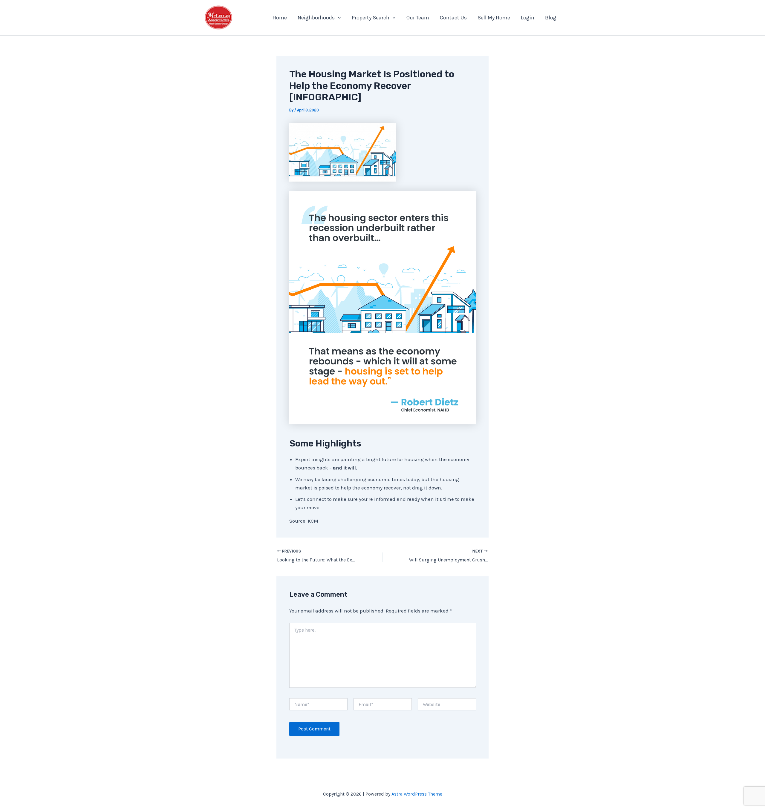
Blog (550, 17)
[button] (338, 18)
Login (527, 17)
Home (280, 17)
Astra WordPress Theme (416, 794)
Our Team (417, 17)
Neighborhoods (316, 17)
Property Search (370, 17)
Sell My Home (494, 17)
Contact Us (453, 17)
